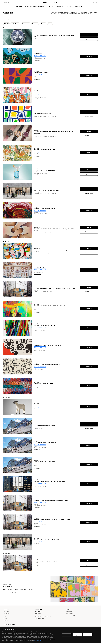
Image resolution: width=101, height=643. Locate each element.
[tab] (6, 19)
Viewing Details (37, 60)
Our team (6, 613)
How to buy (38, 611)
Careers (5, 618)
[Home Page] (50, 3)
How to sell (38, 613)
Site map (6, 620)
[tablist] (50, 19)
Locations (6, 615)
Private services (39, 615)
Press (5, 616)
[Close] (98, 635)
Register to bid (89, 39)
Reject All (77, 634)
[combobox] (6, 2)
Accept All (88, 634)
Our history (6, 611)
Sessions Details (37, 274)
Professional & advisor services (43, 616)
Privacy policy (69, 611)
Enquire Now (12, 592)
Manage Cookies (66, 634)
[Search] (85, 6)
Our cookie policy (38, 640)
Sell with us (89, 56)
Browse (89, 35)
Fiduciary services (39, 618)
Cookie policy (69, 613)
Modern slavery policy (71, 615)
